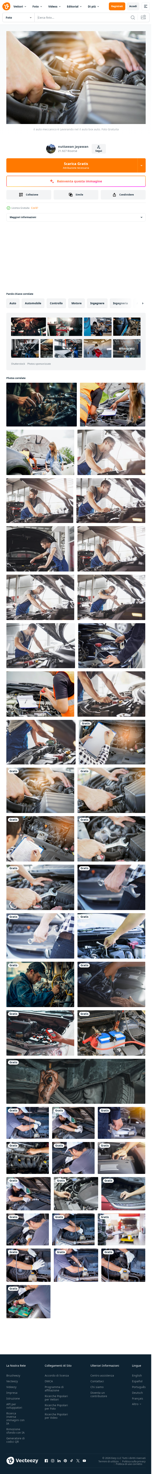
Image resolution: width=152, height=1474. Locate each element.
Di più (92, 6)
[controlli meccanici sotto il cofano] (111, 982)
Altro (132, 1402)
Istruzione (13, 1396)
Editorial (72, 6)
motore (76, 301)
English (134, 1373)
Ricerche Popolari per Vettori (56, 1395)
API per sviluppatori (14, 1403)
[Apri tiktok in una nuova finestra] (71, 1458)
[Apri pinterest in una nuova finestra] (65, 1458)
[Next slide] (136, 301)
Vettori (18, 6)
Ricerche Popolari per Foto (56, 1404)
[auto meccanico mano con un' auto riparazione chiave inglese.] (111, 885)
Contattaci (97, 1379)
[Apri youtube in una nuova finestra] (84, 1458)
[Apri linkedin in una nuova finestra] (59, 1458)
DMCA (49, 1379)
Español (134, 1379)
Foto (35, 6)
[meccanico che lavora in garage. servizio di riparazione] (111, 450)
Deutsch (134, 1391)
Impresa (11, 1391)
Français (134, 1396)
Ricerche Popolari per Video (56, 1414)
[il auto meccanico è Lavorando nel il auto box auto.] (40, 788)
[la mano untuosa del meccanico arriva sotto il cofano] (75, 1079)
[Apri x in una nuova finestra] (78, 1458)
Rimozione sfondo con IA (15, 1428)
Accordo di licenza (57, 1373)
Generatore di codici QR (15, 1438)
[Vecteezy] (6, 6)
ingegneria (120, 301)
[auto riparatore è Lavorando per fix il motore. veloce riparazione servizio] (111, 837)
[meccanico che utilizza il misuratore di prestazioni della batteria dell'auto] (40, 1031)
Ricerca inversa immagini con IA (15, 1416)
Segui (98, 151)
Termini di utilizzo (105, 1459)
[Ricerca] (132, 17)
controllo (56, 301)
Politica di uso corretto (126, 1462)
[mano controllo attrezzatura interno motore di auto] (76, 1191)
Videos (52, 6)
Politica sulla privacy (131, 1459)
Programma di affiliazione (54, 1386)
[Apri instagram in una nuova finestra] (52, 1458)
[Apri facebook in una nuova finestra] (46, 1458)
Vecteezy (12, 1379)
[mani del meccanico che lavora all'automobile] (121, 1156)
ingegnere (97, 301)
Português (136, 1385)
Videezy (11, 1385)
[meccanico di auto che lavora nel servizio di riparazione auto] (27, 1156)
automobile (33, 301)
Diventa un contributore (98, 1392)
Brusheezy (13, 1373)
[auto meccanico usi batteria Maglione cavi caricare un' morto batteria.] (111, 1031)
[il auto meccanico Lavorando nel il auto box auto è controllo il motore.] (112, 740)
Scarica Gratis (76, 165)
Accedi (133, 6)
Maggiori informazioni (23, 215)
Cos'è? (34, 208)
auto (13, 301)
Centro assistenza (102, 1373)
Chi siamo (97, 1385)
